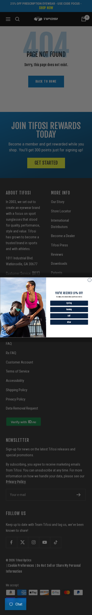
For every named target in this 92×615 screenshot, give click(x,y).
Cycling (69, 303)
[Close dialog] (89, 280)
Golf (69, 316)
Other (69, 322)
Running (69, 310)
